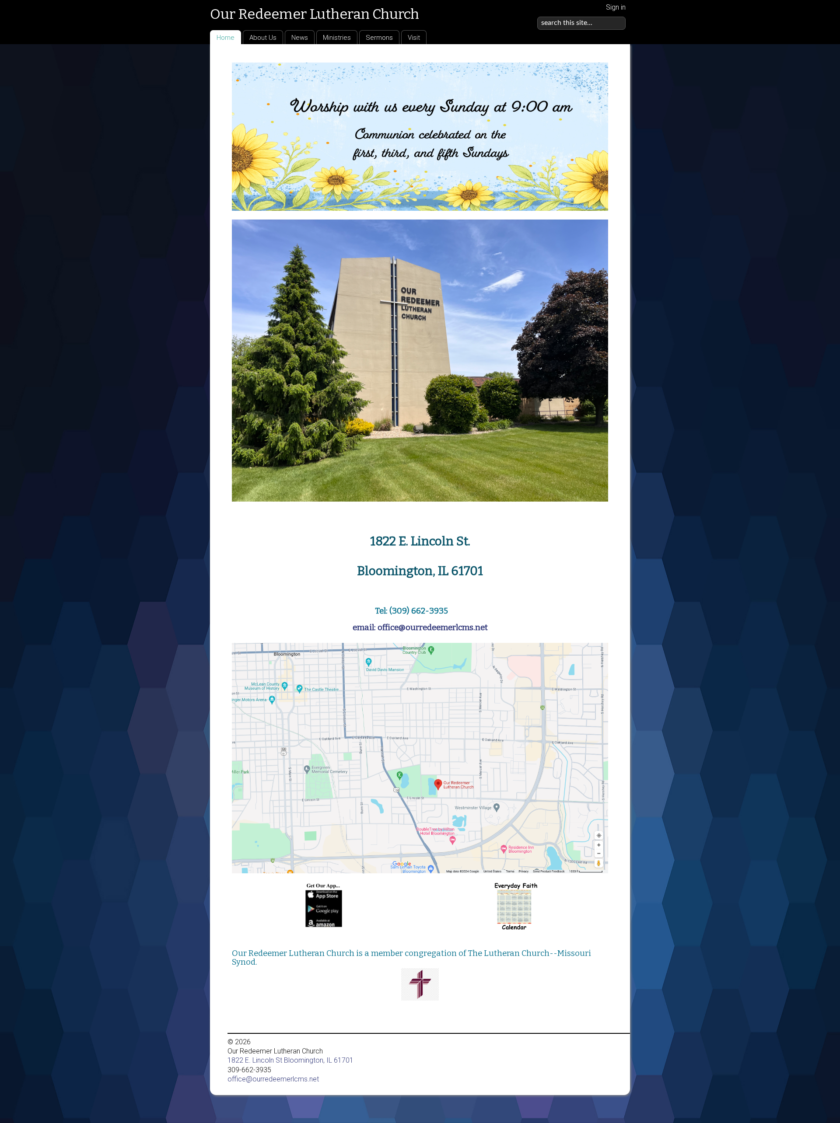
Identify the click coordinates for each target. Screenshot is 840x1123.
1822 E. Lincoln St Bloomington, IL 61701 (291, 1060)
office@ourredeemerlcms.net (273, 1079)
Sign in (616, 7)
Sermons (379, 38)
